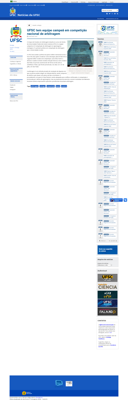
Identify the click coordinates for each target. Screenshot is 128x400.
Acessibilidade (91, 5)
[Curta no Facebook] (107, 13)
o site (110, 332)
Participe (83, 2)
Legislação (104, 2)
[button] (102, 241)
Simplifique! (65, 2)
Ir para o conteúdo (14, 5)
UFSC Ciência (13, 75)
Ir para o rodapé (40, 5)
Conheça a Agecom (15, 61)
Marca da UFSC (14, 101)
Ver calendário (112, 240)
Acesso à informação (93, 2)
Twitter (11, 87)
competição (51, 86)
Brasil (15, 1)
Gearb (58, 86)
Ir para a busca (31, 5)
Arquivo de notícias (103, 263)
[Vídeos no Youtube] (112, 13)
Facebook (12, 85)
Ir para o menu (23, 5)
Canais (111, 2)
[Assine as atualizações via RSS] (117, 13)
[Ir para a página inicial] (28, 25)
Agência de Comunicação (106, 324)
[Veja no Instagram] (115, 13)
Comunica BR (74, 2)
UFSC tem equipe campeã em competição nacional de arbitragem (57, 32)
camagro (42, 86)
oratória (64, 86)
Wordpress (39, 397)
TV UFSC (12, 51)
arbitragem (34, 86)
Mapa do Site (109, 5)
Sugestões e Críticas (15, 64)
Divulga (12, 45)
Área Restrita (100, 18)
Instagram (12, 89)
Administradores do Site (112, 18)
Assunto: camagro (36, 25)
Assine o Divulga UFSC (14, 48)
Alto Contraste (100, 5)
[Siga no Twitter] (109, 13)
